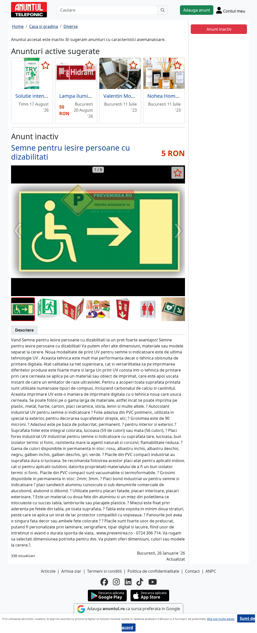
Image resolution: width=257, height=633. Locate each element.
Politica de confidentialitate (153, 571)
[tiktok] (140, 582)
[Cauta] (162, 10)
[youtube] (152, 582)
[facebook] (104, 582)
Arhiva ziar (71, 571)
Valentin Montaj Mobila (130, 96)
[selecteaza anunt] (45, 65)
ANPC (211, 571)
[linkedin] (128, 582)
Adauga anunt (196, 10)
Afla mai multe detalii (221, 619)
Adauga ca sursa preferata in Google (133, 608)
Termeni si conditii (104, 571)
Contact (192, 571)
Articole (48, 571)
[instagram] (116, 582)
